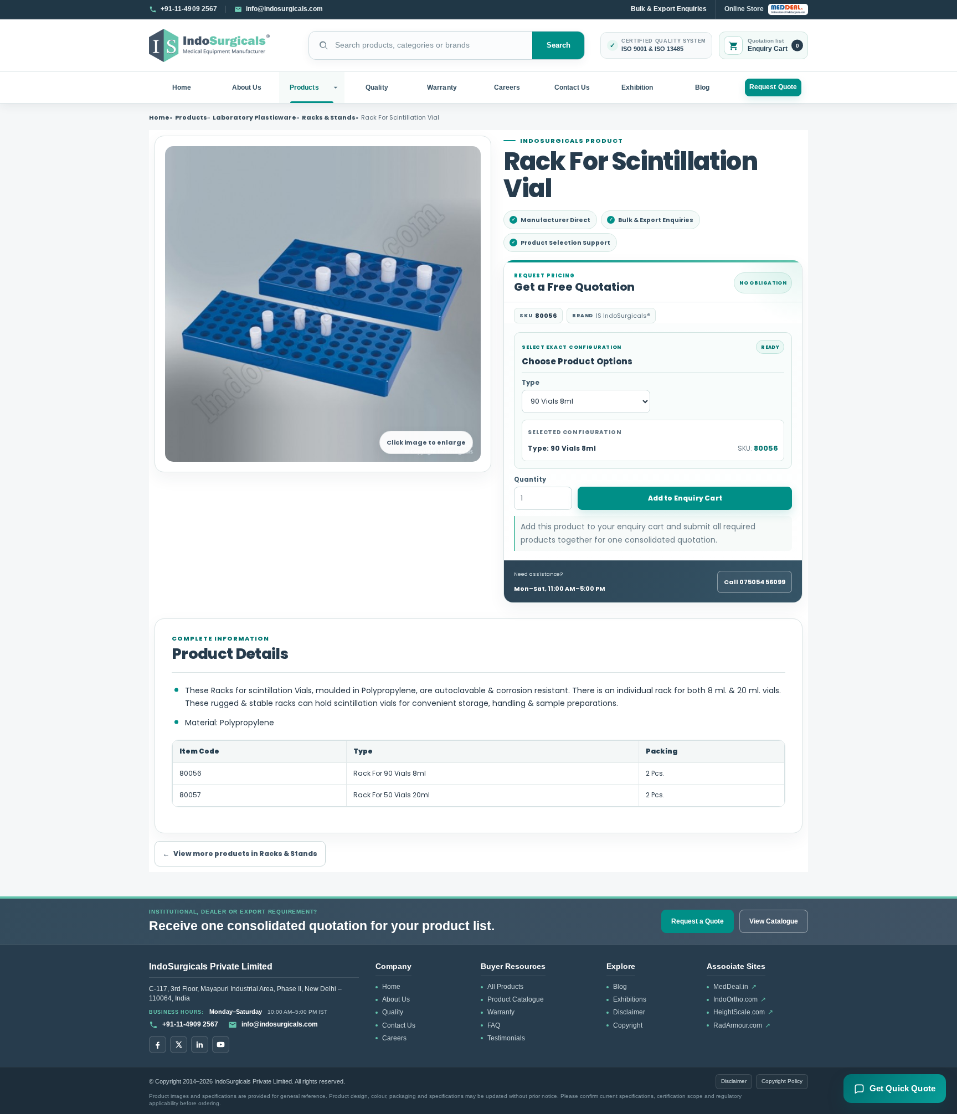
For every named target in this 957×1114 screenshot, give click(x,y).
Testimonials (506, 1038)
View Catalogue (773, 921)
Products (304, 87)
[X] (178, 1044)
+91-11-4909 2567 (190, 1024)
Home (181, 87)
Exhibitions (629, 999)
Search (559, 45)
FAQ (493, 1025)
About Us (247, 87)
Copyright (627, 1025)
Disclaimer (629, 1012)
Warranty (442, 87)
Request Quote (773, 87)
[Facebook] (157, 1044)
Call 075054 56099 (754, 581)
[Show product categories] (337, 87)
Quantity (530, 480)
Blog (702, 87)
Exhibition (637, 87)
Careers (507, 87)
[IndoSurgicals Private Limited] (209, 46)
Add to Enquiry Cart (685, 498)
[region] (478, 773)
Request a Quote (697, 921)
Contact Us (572, 87)
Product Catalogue (515, 999)
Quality (377, 87)
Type (530, 383)
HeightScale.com (743, 1012)
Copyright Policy (782, 1081)
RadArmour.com (741, 1025)
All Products (505, 986)
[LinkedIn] (199, 1044)
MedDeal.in (735, 986)
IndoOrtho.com (739, 999)
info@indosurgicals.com (279, 1024)
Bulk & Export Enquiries (669, 9)
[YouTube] (220, 1044)
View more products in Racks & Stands (240, 853)
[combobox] (420, 45)
